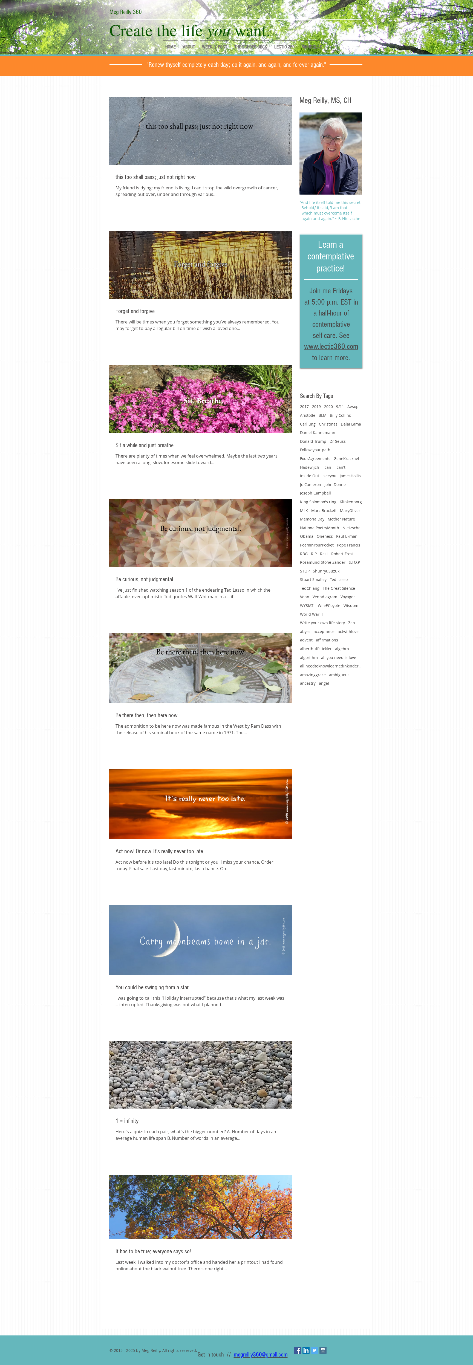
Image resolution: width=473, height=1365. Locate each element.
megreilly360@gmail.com (261, 1354)
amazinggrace (313, 674)
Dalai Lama (351, 424)
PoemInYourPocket (317, 545)
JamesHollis (350, 475)
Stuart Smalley (313, 579)
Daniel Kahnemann (317, 432)
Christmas (328, 424)
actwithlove (348, 631)
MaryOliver (350, 510)
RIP (314, 553)
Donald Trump (313, 441)
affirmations (327, 640)
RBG (304, 553)
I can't (339, 467)
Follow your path (315, 449)
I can (326, 467)
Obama (306, 536)
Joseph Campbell (315, 493)
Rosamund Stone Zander (322, 562)
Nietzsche (351, 527)
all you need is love (338, 657)
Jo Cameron (310, 484)
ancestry (308, 683)
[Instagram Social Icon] (323, 1350)
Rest (324, 553)
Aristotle (307, 415)
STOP (305, 571)
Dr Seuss (338, 441)
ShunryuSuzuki (327, 571)
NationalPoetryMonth (319, 527)
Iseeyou (329, 475)
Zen (351, 622)
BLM (323, 415)
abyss (305, 631)
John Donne (335, 484)
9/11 (340, 406)
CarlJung (308, 424)
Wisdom (351, 605)
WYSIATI (307, 605)
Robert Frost (342, 553)
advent (306, 640)
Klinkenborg (351, 501)
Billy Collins (340, 415)
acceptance (324, 631)
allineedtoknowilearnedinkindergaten (331, 666)
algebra (342, 648)
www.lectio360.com (331, 346)
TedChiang (309, 588)
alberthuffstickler (316, 648)
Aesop (353, 406)
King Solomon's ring (318, 501)
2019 (316, 406)
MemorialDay (312, 519)
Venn (304, 596)
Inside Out (309, 475)
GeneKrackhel (346, 458)
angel (324, 683)
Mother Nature (341, 519)
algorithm (309, 657)
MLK (304, 510)
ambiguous (339, 674)
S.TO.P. (354, 562)
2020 (328, 406)
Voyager (348, 596)
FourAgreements (315, 458)
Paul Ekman (346, 536)
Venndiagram (325, 596)
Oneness (325, 536)
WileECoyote (329, 605)
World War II (311, 614)
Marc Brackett (324, 510)
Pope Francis (348, 545)
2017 (304, 406)
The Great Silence (339, 588)
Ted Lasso (339, 579)
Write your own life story (322, 622)
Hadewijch (309, 467)
